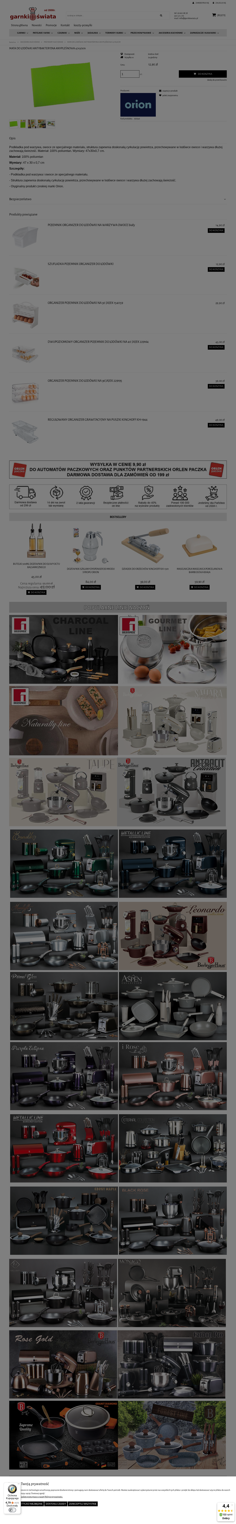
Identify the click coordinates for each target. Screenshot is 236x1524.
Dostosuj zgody (56, 1504)
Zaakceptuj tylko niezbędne (25, 1504)
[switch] (12, 1510)
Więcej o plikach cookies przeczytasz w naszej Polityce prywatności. (34, 1496)
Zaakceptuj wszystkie (82, 1504)
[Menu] (18, 1484)
